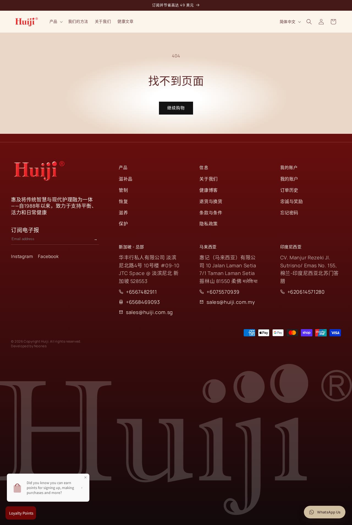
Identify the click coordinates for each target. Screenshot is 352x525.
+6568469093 (143, 302)
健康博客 (208, 190)
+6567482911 (141, 291)
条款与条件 (210, 213)
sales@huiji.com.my (231, 302)
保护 (123, 224)
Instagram (22, 256)
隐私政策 (208, 224)
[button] (55, 21)
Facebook (48, 256)
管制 (123, 190)
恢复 (123, 201)
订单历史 (289, 190)
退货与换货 (210, 201)
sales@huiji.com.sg (149, 312)
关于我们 (208, 179)
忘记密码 (289, 213)
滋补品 (126, 179)
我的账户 (289, 179)
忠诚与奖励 (291, 201)
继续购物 (176, 108)
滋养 (123, 213)
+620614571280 (306, 291)
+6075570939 (223, 291)
